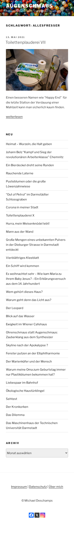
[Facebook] (31, 515)
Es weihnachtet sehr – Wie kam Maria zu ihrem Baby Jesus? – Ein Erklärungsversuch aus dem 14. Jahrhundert (36, 279)
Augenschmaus (29, 6)
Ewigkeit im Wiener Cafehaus (26, 324)
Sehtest (11, 399)
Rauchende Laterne (19, 173)
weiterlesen (14, 117)
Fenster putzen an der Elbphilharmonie (33, 353)
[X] (37, 515)
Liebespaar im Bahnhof (22, 382)
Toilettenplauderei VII (26, 42)
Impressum (19, 487)
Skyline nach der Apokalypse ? (27, 345)
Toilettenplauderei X (20, 215)
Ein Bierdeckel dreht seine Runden (30, 165)
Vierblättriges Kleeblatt (22, 258)
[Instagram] (42, 515)
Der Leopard (14, 308)
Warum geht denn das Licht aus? (28, 300)
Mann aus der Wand (19, 231)
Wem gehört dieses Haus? (24, 292)
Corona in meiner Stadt (22, 207)
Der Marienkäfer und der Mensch (29, 361)
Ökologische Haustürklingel (25, 391)
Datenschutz (38, 487)
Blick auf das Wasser (20, 316)
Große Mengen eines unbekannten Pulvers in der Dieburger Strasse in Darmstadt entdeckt (36, 244)
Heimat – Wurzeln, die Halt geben (29, 144)
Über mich (56, 487)
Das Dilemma (15, 415)
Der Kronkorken (17, 407)
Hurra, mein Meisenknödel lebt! (28, 223)
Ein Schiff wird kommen (22, 266)
